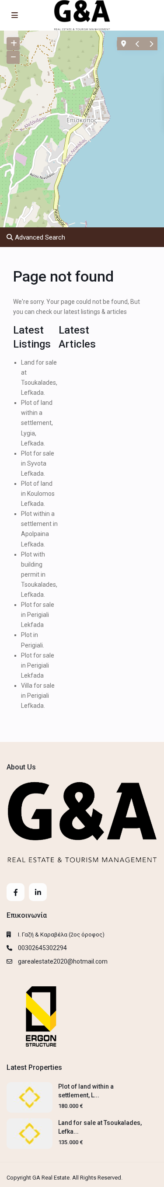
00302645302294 (42, 947)
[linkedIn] (38, 892)
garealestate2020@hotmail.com (63, 961)
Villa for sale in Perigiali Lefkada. (38, 695)
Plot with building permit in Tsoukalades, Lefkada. (39, 574)
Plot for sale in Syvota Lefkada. (37, 463)
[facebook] (15, 892)
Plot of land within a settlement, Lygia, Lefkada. (37, 422)
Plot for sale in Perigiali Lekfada (37, 614)
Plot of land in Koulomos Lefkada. (38, 493)
